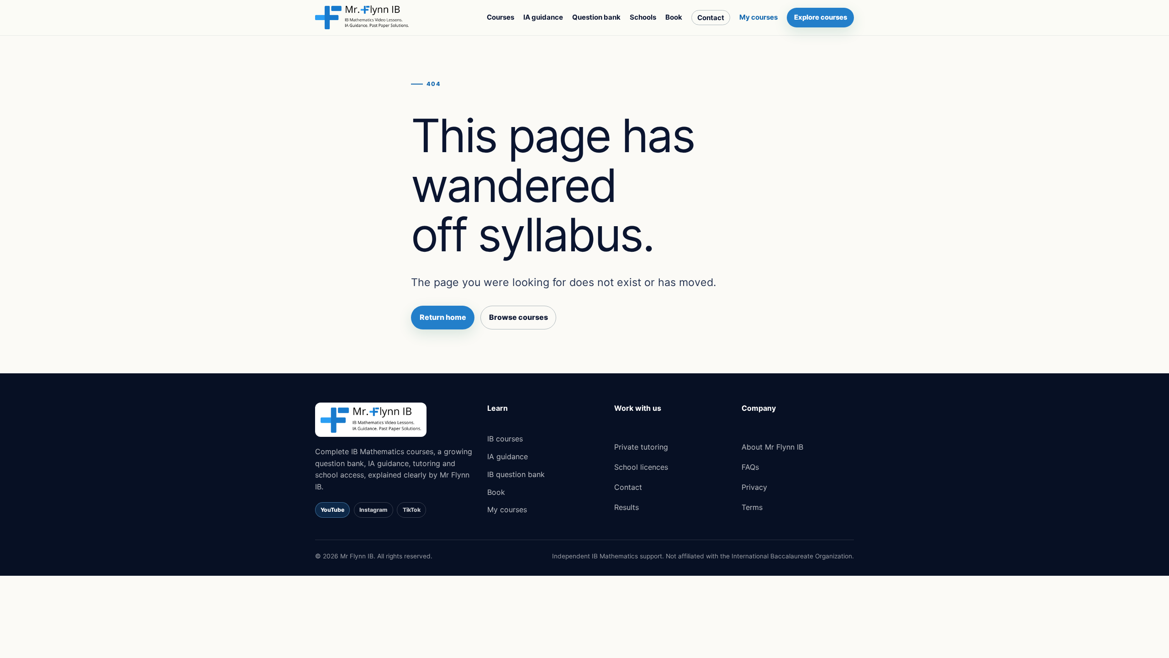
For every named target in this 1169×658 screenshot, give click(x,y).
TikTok (412, 509)
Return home (443, 317)
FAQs (750, 467)
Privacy (754, 487)
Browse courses (518, 317)
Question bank (596, 17)
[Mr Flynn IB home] (362, 17)
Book (673, 17)
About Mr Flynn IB (772, 446)
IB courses (505, 438)
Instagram (373, 509)
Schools (643, 17)
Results (626, 507)
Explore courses (820, 17)
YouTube (332, 509)
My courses (758, 17)
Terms (752, 507)
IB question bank (516, 474)
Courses (500, 17)
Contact (710, 17)
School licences (641, 467)
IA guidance (543, 17)
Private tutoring (641, 446)
